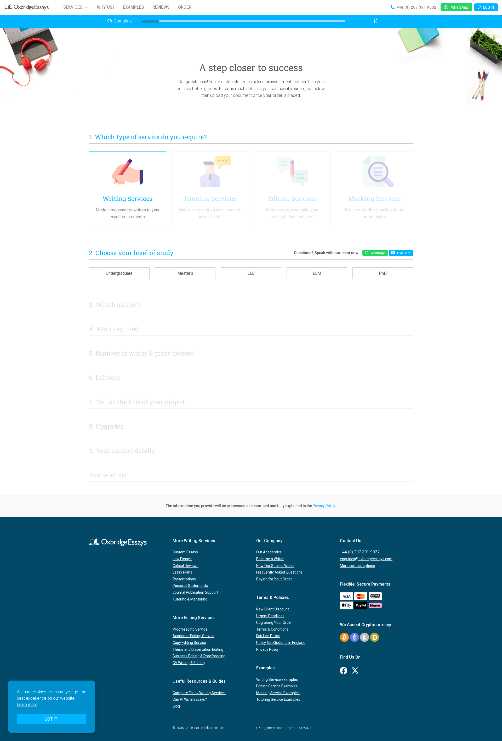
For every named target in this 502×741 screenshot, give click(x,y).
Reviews (161, 7)
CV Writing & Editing (189, 663)
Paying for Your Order (274, 579)
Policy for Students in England (280, 643)
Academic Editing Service (193, 636)
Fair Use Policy (268, 636)
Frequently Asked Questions (279, 572)
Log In (488, 7)
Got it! (52, 719)
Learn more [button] (27, 704)
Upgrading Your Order (274, 622)
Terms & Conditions (272, 629)
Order (184, 7)
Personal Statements (190, 585)
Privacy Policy (324, 506)
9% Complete (119, 21)
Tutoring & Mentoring (190, 599)
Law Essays (182, 559)
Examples (133, 7)
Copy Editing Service (189, 643)
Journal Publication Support (195, 592)
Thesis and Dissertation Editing (198, 649)
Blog (176, 706)
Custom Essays (185, 552)
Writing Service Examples (277, 679)
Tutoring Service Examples (278, 699)
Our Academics (269, 552)
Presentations (184, 579)
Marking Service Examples (278, 693)
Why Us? (106, 7)
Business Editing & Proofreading (199, 656)
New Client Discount (272, 609)
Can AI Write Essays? (190, 699)
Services (72, 7)
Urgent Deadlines (270, 616)
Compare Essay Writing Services (199, 693)
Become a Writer (270, 559)
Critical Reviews (185, 566)
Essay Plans (182, 572)
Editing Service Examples (277, 686)
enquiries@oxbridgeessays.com (366, 559)
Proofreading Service (190, 629)
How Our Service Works (275, 566)
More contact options (357, 566)
